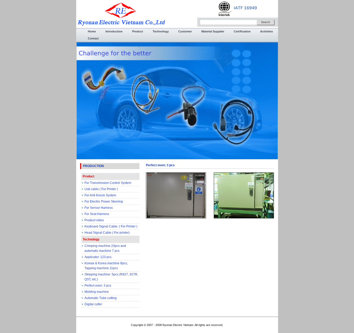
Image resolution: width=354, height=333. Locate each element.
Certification (242, 31)
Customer (185, 31)
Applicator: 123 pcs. (98, 257)
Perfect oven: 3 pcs (97, 285)
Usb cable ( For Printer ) (101, 189)
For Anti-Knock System (100, 195)
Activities (266, 31)
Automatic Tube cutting (100, 298)
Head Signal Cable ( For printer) (107, 232)
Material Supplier (212, 31)
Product (137, 31)
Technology (161, 31)
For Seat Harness (96, 214)
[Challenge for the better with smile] (177, 100)
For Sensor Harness (98, 208)
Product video (94, 220)
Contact (93, 38)
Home (92, 31)
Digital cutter (93, 304)
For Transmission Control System (107, 183)
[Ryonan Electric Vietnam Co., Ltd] (121, 13)
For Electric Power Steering (103, 201)
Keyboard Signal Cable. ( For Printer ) (110, 226)
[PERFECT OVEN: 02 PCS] (176, 195)
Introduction (114, 31)
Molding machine (96, 292)
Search (265, 22)
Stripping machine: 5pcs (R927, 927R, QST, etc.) (111, 277)
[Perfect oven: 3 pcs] (244, 195)
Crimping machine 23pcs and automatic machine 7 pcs (105, 248)
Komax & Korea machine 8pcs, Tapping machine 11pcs (106, 265)
